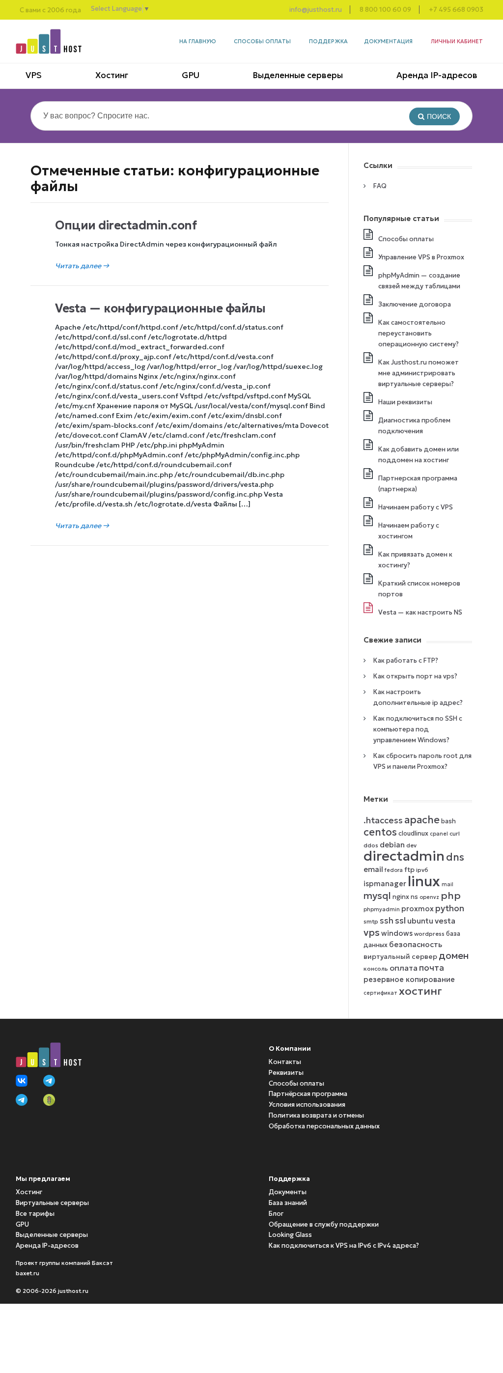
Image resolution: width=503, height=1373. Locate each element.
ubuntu (420, 920)
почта (431, 967)
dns (455, 857)
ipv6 (422, 869)
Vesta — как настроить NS (420, 612)
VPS (34, 75)
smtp (370, 921)
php (451, 895)
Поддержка (328, 41)
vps (371, 932)
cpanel (439, 834)
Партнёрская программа (308, 1094)
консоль (375, 968)
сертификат (380, 993)
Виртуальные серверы (52, 1203)
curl (454, 833)
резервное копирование (409, 979)
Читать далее (82, 265)
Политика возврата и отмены (316, 1115)
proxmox (417, 908)
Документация (388, 41)
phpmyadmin (381, 909)
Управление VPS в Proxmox (421, 257)
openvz (429, 897)
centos (380, 832)
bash (448, 821)
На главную (197, 41)
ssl (400, 920)
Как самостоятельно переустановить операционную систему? (418, 333)
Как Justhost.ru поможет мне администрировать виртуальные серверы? (418, 373)
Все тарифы (35, 1213)
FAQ (380, 186)
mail (447, 884)
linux (424, 881)
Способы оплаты (262, 41)
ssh (386, 921)
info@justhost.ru (315, 9)
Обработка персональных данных (324, 1126)
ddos (370, 845)
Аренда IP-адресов (436, 75)
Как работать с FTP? (405, 660)
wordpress (429, 933)
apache (422, 819)
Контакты (285, 1062)
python (449, 908)
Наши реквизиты (405, 402)
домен (454, 955)
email (373, 869)
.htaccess (383, 820)
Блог (276, 1213)
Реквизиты (286, 1072)
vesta (445, 920)
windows (397, 933)
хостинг (420, 991)
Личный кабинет (457, 41)
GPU (190, 75)
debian (392, 844)
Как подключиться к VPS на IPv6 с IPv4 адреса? (344, 1245)
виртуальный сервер (400, 957)
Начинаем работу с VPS (415, 507)
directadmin (404, 856)
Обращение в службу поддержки (324, 1224)
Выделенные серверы (297, 75)
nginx (400, 897)
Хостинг (111, 75)
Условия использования (307, 1104)
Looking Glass (290, 1235)
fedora (394, 870)
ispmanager (384, 883)
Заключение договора (414, 304)
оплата (404, 968)
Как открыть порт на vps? (415, 676)
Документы (288, 1192)
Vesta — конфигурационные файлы (160, 308)
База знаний (288, 1203)
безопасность (415, 944)
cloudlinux (413, 833)
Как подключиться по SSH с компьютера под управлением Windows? (417, 729)
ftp (409, 870)
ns (414, 897)
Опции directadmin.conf (125, 225)
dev (411, 845)
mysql (377, 895)
